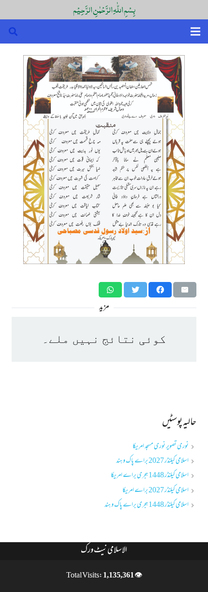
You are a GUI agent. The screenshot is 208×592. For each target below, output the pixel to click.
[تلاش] (13, 31)
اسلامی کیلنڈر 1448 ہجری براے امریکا (150, 475)
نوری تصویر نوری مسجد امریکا (161, 446)
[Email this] (184, 289)
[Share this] (160, 289)
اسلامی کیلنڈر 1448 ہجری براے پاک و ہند (146, 505)
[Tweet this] (135, 289)
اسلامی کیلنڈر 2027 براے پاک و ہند (152, 461)
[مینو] (195, 31)
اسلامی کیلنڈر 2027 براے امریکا (155, 490)
